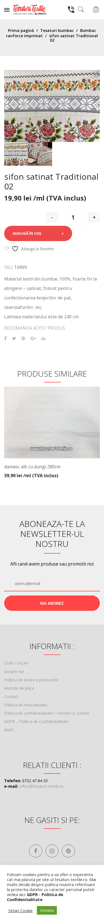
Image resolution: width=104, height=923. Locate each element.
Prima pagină (21, 30)
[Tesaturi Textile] (29, 9)
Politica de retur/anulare (25, 704)
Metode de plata (19, 688)
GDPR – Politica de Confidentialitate (36, 721)
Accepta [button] (47, 910)
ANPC (9, 729)
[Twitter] (14, 338)
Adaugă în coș (26, 233)
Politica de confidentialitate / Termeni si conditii (46, 713)
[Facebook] (5, 338)
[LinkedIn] (43, 338)
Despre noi (14, 671)
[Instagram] (52, 850)
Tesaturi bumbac (57, 30)
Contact (11, 696)
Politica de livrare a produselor (31, 679)
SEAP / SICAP (16, 663)
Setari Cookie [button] (20, 910)
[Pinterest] (23, 338)
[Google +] (33, 338)
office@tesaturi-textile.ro (41, 786)
